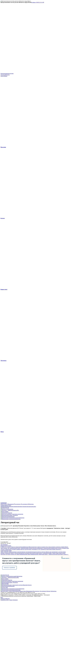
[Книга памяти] (4, 511)
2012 (33, 506)
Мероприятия (10, 504)
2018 (19, 506)
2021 (13, 506)
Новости (3, 504)
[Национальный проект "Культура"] (9, 515)
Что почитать (17, 504)
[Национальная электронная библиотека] (10, 519)
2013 (30, 506)
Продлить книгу (4, 591)
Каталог (49, 591)
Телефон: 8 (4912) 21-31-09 (37, 2)
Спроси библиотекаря (14, 591)
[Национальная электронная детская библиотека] (12, 517)
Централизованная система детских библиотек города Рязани (7, 75)
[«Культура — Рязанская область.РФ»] (10, 510)
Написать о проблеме (9, 567)
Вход (2, 597)
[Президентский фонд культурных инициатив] (12, 514)
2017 (10, 505)
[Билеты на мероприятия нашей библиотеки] (11, 576)
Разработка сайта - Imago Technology (9, 599)
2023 (8, 506)
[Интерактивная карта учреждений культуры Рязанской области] (16, 585)
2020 (15, 506)
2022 (10, 506)
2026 (2, 506)
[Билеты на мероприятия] (7, 509)
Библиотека (31, 504)
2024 (6, 506)
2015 (26, 506)
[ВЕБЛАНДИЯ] (5, 583)
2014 (28, 506)
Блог (6, 504)
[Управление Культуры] (6, 512)
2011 (35, 506)
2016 (24, 506)
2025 (4, 506)
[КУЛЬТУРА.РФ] (5, 507)
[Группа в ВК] (4, 587)
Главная (2, 505)
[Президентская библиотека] (7, 516)
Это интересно (24, 504)
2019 (17, 506)
